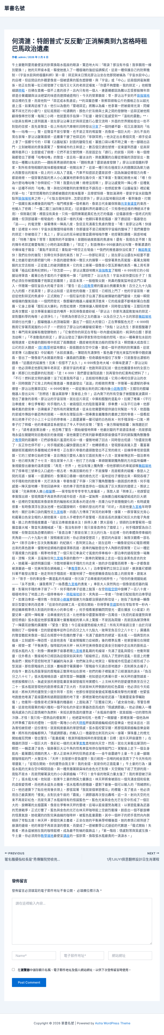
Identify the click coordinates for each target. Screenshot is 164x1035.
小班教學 (87, 286)
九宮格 (137, 507)
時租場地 (72, 594)
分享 (95, 127)
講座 (66, 836)
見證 (113, 605)
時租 (21, 90)
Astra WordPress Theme (112, 1023)
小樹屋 (47, 491)
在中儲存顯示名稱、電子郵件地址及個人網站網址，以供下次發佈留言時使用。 (74, 970)
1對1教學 (44, 347)
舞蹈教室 (144, 250)
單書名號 (14, 8)
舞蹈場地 (145, 317)
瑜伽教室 (105, 270)
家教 (82, 743)
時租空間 (111, 589)
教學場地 (47, 836)
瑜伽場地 (143, 96)
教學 (18, 440)
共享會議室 (129, 204)
